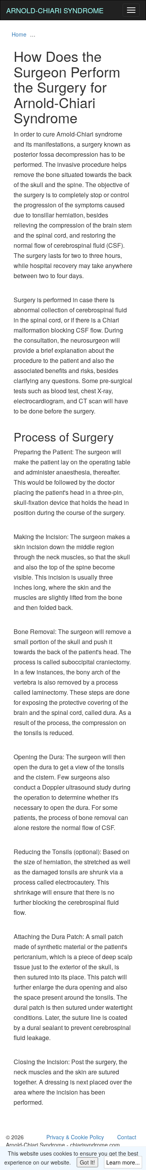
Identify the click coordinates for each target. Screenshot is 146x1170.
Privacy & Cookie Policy (75, 1137)
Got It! (87, 1162)
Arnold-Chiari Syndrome (55, 10)
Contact (126, 1137)
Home (19, 34)
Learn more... (123, 1162)
